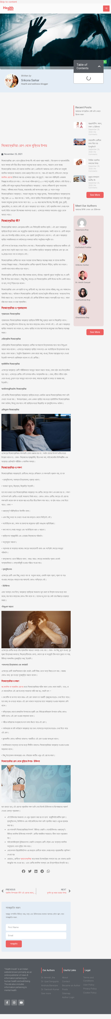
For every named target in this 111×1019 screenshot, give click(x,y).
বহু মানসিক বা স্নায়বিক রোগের (12, 686)
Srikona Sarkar (30, 80)
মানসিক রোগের (6, 177)
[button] (24, 871)
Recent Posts (83, 107)
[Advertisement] (36, 120)
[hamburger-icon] (106, 8)
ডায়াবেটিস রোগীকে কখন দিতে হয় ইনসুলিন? (94, 143)
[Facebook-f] (7, 1002)
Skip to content (8, 1)
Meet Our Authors (86, 205)
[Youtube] (21, 1002)
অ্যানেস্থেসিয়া (25, 858)
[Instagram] (14, 1002)
